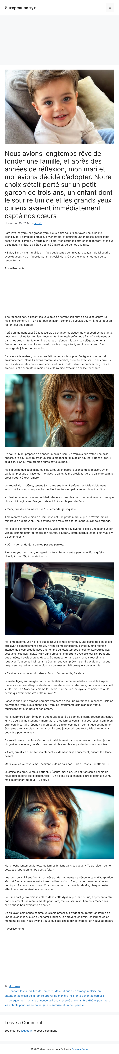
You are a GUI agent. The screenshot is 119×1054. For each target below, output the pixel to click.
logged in (27, 1030)
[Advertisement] (59, 38)
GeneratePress (79, 1049)
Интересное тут (20, 7)
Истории (14, 986)
